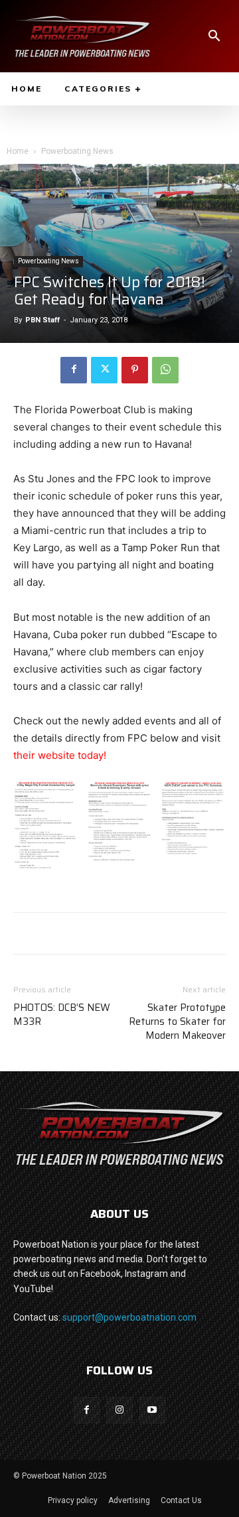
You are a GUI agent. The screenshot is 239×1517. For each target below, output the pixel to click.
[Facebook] (73, 370)
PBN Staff (42, 320)
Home (18, 151)
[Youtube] (152, 1410)
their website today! (59, 755)
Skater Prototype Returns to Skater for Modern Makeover (177, 1022)
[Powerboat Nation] (82, 36)
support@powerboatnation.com (129, 1317)
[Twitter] (104, 370)
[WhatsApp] (165, 370)
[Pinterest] (134, 370)
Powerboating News (77, 151)
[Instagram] (119, 1410)
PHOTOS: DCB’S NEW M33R (61, 1015)
